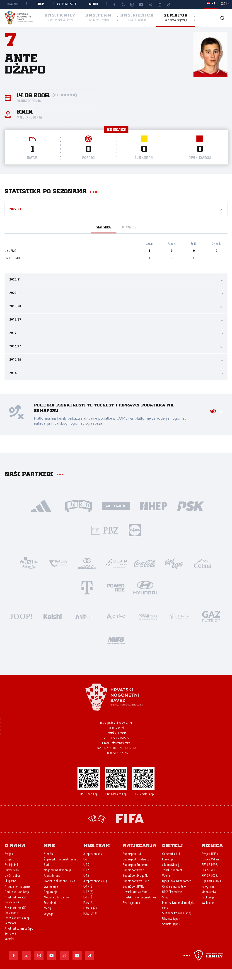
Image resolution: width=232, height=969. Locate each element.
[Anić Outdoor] (84, 616)
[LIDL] (134, 530)
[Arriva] (116, 616)
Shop (40, 4)
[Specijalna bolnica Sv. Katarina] (179, 616)
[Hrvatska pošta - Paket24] (58, 563)
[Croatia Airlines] (116, 563)
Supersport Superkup (135, 865)
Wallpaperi (208, 903)
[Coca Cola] (145, 563)
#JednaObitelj (170, 865)
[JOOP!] (21, 616)
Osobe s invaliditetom (175, 886)
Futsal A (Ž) (90, 908)
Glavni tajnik (12, 870)
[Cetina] (203, 563)
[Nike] (41, 506)
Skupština (10, 881)
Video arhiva (209, 892)
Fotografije (208, 886)
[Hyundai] (145, 587)
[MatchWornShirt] (116, 640)
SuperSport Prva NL (134, 870)
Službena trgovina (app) (176, 913)
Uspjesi (9, 859)
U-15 (86, 876)
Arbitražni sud (52, 876)
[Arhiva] (222, 18)
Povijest (9, 854)
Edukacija (167, 859)
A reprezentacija (93, 854)
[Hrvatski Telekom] (87, 587)
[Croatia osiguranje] (87, 563)
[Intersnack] (174, 563)
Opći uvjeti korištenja (17, 892)
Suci (46, 865)
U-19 (86, 865)
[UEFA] (97, 818)
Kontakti (9, 939)
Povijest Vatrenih (211, 859)
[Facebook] (114, 4)
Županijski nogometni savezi (61, 859)
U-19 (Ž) (88, 886)
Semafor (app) (170, 924)
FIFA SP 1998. (210, 865)
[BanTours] (148, 616)
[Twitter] (123, 4)
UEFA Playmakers (172, 892)
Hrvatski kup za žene (135, 892)
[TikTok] (168, 4)
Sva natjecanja (131, 903)
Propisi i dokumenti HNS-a (59, 881)
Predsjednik (12, 865)
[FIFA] (130, 818)
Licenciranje (51, 886)
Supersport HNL (132, 854)
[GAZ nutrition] (211, 616)
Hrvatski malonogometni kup (140, 897)
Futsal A (87, 903)
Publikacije (208, 897)
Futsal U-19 (90, 914)
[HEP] (153, 506)
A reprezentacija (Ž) (95, 881)
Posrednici (50, 903)
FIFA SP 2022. (210, 876)
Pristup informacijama (17, 886)
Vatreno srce (67, 4)
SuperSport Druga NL (135, 876)
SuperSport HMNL (133, 886)
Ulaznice (13, 4)
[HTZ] (29, 563)
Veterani (167, 876)
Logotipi (48, 914)
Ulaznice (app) (170, 919)
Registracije (51, 892)
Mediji (93, 4)
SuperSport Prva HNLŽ (136, 881)
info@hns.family (120, 743)
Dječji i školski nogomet (176, 881)
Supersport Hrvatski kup (137, 859)
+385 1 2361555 (118, 738)
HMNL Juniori (13, 258)
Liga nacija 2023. (212, 881)
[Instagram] (132, 4)
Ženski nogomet (172, 870)
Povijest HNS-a (210, 854)
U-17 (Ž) (88, 892)
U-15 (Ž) (88, 897)
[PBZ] (104, 530)
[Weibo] (150, 4)
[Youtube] (141, 4)
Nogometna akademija (57, 870)
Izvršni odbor (12, 876)
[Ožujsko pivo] (78, 506)
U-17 (86, 870)
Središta (48, 854)
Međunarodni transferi (57, 897)
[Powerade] (116, 587)
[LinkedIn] (159, 4)
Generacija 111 (171, 854)
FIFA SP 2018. (210, 870)
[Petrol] (116, 506)
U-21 (86, 859)
